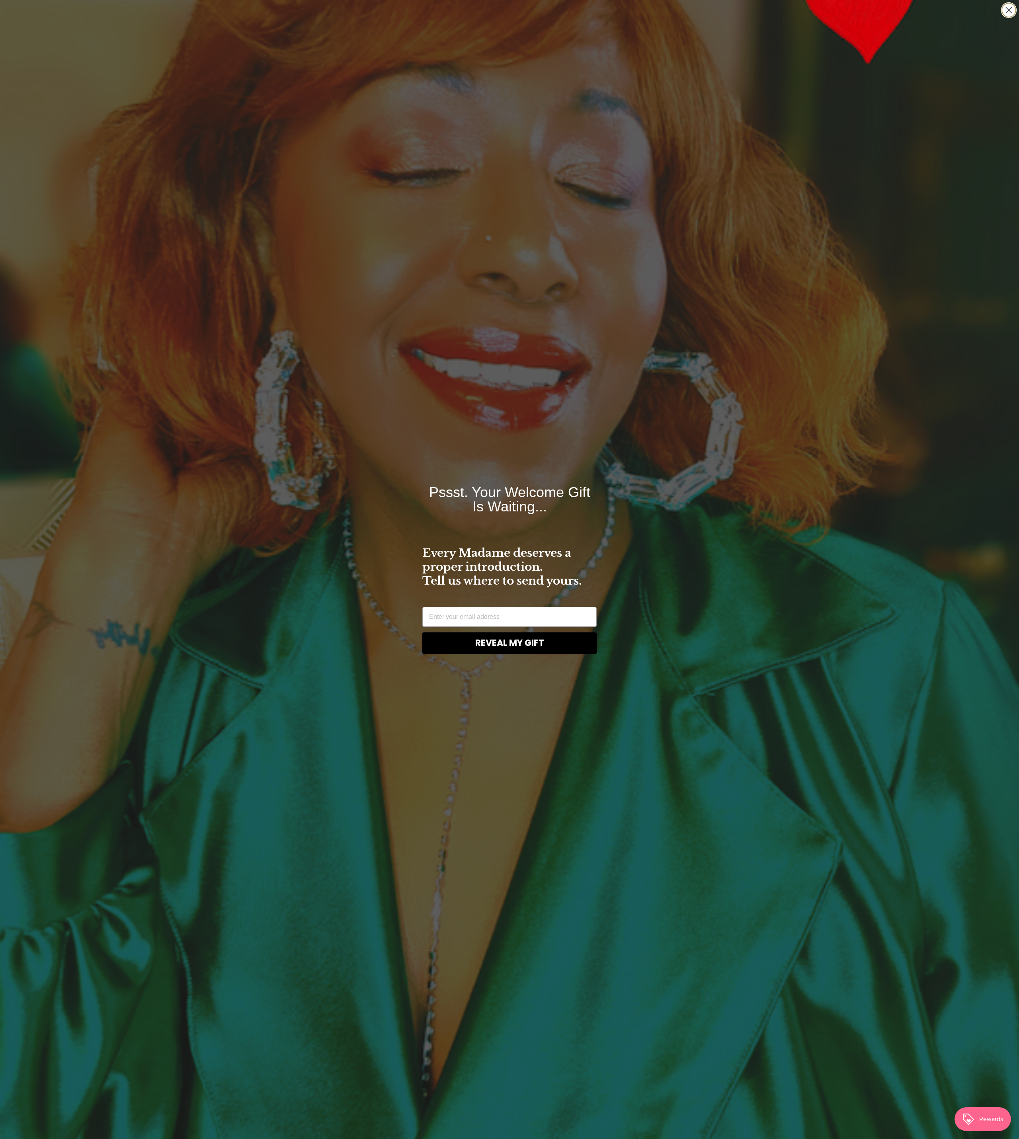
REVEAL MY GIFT (509, 643)
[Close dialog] (1009, 10)
